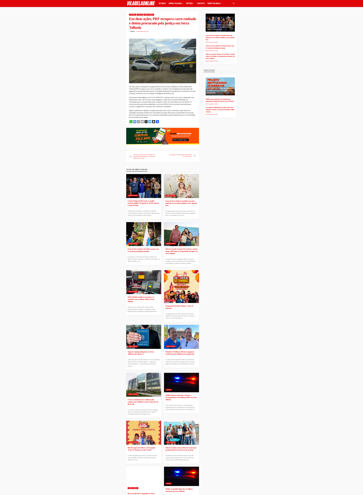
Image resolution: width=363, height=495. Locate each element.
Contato (201, 3)
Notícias (132, 14)
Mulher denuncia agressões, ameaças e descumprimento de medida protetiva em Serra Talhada (181, 397)
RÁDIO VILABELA (214, 3)
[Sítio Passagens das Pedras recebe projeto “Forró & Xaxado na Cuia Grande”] (143, 433)
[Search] (233, 3)
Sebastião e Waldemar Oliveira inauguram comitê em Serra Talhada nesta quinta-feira (179, 353)
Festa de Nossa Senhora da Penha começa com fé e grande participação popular (143, 250)
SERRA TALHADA (175, 3)
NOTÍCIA (189, 3)
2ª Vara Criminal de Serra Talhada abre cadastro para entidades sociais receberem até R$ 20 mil (143, 402)
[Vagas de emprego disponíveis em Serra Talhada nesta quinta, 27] (143, 337)
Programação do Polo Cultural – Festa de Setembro (179, 307)
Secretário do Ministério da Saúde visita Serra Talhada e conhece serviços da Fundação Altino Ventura (220, 110)
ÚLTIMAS (162, 3)
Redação (132, 31)
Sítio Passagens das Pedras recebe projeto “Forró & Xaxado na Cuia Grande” (141, 449)
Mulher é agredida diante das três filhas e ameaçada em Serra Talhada (179, 490)
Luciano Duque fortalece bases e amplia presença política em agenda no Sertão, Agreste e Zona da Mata (143, 203)
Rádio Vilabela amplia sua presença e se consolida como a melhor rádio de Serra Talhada (141, 299)
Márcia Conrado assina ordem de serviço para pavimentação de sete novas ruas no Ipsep (180, 449)
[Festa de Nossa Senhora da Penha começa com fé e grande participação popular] (143, 234)
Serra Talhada (149, 14)
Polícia (140, 14)
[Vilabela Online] (141, 3)
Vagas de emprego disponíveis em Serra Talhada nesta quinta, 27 (141, 353)
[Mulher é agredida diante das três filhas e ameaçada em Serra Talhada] (181, 476)
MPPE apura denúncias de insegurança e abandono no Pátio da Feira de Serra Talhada (220, 100)
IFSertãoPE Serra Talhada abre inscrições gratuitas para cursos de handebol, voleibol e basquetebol (220, 91)
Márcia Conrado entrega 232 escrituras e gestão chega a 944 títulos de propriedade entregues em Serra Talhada (181, 251)
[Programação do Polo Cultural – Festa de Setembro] (181, 286)
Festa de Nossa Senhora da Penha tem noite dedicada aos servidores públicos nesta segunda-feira (181, 203)
